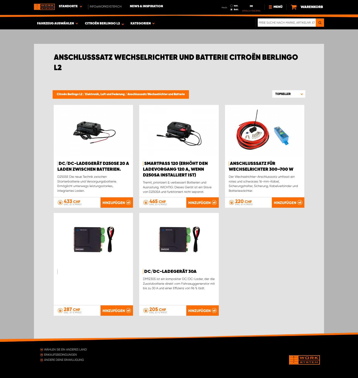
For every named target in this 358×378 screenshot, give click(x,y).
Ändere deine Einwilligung (64, 359)
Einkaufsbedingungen (60, 354)
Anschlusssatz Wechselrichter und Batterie (156, 94)
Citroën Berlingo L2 (70, 94)
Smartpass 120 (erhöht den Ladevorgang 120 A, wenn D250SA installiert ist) (175, 169)
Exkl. (236, 9)
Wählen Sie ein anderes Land (65, 349)
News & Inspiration (146, 6)
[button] (288, 94)
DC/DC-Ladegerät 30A (170, 271)
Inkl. (236, 6)
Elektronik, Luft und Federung (105, 94)
